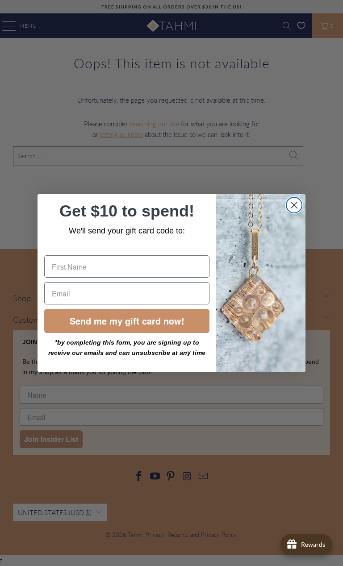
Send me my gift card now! (127, 320)
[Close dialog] (294, 205)
